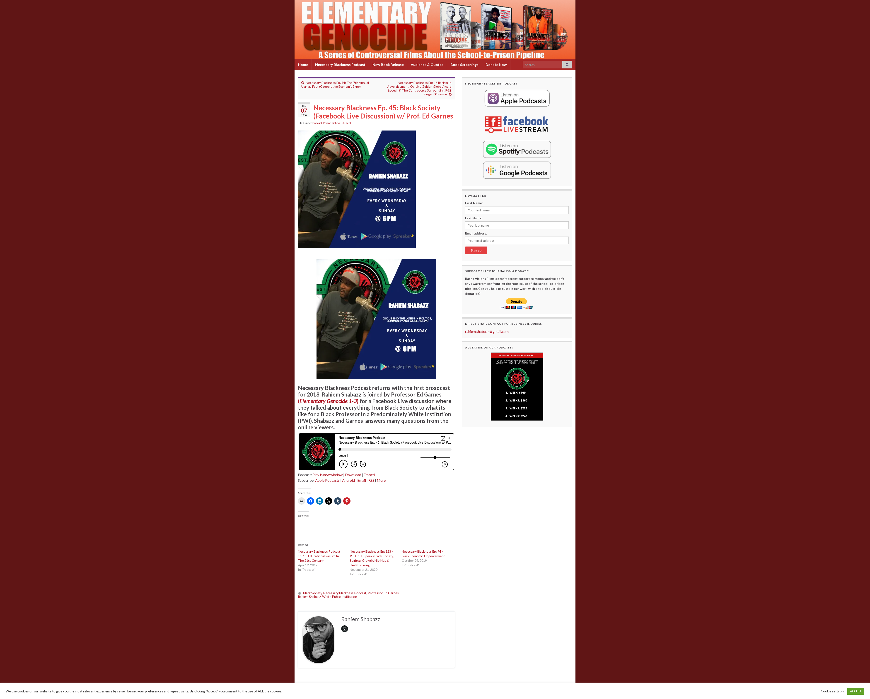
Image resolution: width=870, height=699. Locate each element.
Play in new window (327, 474)
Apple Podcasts (327, 480)
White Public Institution (339, 597)
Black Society (312, 593)
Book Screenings (464, 64)
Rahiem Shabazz (309, 597)
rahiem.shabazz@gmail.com (487, 331)
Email (361, 480)
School (336, 123)
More (381, 480)
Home (303, 64)
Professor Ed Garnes (383, 593)
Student (346, 123)
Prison (327, 123)
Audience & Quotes (427, 64)
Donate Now (496, 64)
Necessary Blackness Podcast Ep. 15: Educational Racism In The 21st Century (319, 555)
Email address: (476, 233)
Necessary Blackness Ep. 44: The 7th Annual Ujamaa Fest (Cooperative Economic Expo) (335, 84)
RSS (371, 480)
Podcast (317, 123)
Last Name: (473, 218)
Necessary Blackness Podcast (340, 64)
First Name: (474, 203)
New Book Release (388, 64)
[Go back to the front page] (435, 29)
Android (348, 480)
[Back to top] (859, 688)
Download (353, 474)
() (328, 401)
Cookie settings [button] (832, 691)
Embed (369, 474)
